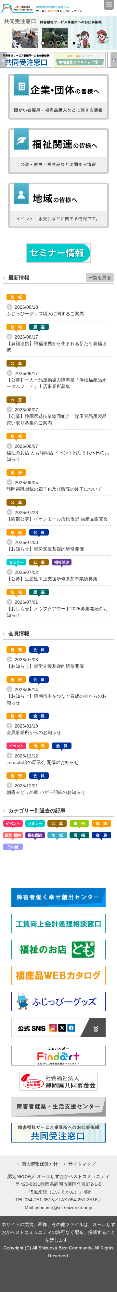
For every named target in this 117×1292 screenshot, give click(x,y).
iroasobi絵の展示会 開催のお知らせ (42, 762)
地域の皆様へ (58, 205)
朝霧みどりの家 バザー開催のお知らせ (45, 792)
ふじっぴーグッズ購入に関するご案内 (45, 313)
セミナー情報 (58, 253)
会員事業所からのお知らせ (33, 732)
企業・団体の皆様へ (58, 97)
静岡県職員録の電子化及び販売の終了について (54, 489)
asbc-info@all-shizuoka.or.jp (63, 1207)
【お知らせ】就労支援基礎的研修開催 (45, 548)
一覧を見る (99, 277)
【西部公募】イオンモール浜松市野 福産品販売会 (57, 519)
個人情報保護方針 (39, 1164)
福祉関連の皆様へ (58, 151)
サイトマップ (82, 1164)
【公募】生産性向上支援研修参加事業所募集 (52, 578)
